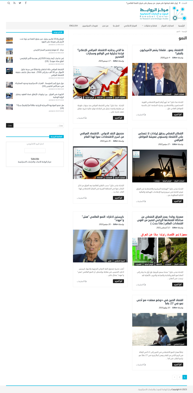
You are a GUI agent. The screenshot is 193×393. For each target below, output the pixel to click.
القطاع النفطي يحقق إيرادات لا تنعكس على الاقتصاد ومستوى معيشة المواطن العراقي (160, 137)
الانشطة (159, 94)
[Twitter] (20, 3)
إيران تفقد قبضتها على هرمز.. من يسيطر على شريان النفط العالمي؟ (152, 3)
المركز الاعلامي (120, 261)
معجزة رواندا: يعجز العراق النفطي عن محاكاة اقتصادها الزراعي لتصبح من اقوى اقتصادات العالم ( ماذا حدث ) (160, 220)
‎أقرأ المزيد (177, 114)
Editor (174, 57)
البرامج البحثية (89, 97)
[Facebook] (25, 3)
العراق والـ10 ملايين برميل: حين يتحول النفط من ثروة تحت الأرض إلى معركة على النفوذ (42, 40)
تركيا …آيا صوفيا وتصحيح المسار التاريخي (48, 50)
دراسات (157, 181)
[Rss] (14, 3)
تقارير (109, 261)
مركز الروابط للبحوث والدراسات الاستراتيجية (155, 389)
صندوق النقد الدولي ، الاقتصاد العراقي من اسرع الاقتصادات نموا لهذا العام (102, 135)
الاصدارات (168, 94)
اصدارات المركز (179, 94)
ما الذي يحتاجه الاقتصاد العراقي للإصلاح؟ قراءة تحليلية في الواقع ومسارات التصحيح (101, 53)
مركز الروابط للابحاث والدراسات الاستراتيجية (34, 161)
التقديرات (138, 264)
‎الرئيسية (184, 31)
